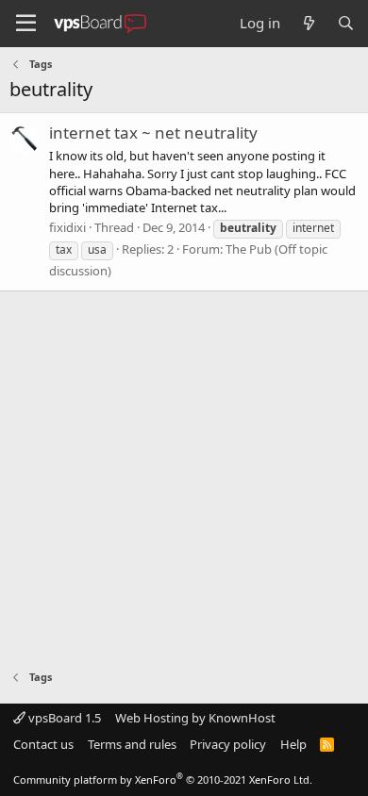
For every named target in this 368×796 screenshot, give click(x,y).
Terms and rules (132, 744)
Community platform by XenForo (162, 779)
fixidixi (67, 227)
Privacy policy (228, 744)
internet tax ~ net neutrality (153, 132)
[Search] (345, 23)
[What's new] (308, 23)
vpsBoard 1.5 (63, 717)
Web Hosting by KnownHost (195, 717)
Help (293, 744)
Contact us (43, 744)
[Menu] (26, 23)
